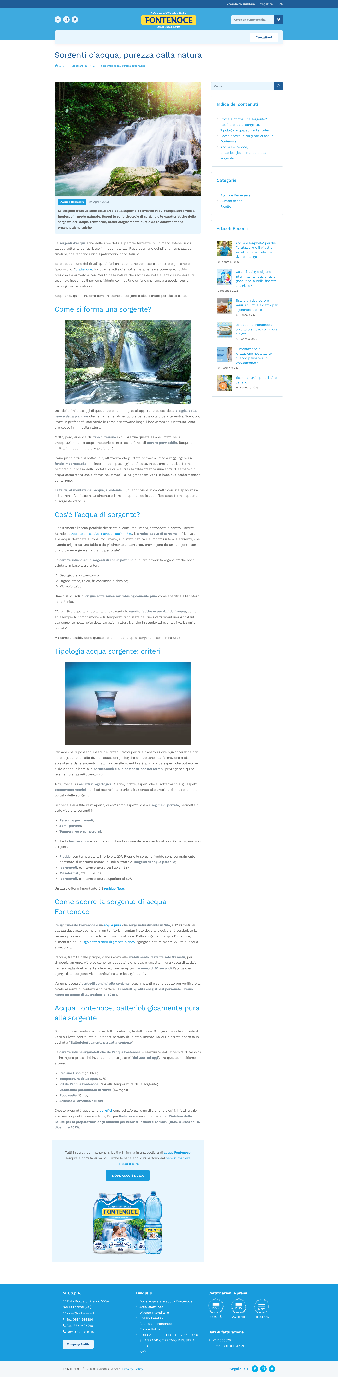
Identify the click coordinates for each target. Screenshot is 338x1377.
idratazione (83, 269)
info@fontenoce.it (80, 1313)
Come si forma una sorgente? (243, 119)
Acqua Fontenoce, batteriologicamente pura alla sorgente (243, 152)
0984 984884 (83, 1319)
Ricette (225, 206)
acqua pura (112, 925)
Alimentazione (231, 201)
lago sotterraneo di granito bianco (108, 942)
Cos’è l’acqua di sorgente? (240, 125)
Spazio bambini (151, 1318)
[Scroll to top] (326, 1365)
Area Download (151, 1307)
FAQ (142, 1352)
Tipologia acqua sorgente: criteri (245, 130)
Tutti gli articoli (78, 65)
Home (61, 66)
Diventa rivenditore (154, 1312)
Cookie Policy (149, 1329)
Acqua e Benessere (72, 202)
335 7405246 (83, 1326)
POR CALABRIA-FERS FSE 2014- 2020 (168, 1335)
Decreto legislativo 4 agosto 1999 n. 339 (101, 533)
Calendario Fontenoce (156, 1324)
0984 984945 (84, 1332)
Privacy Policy (132, 1369)
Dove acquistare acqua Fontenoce (165, 1301)
